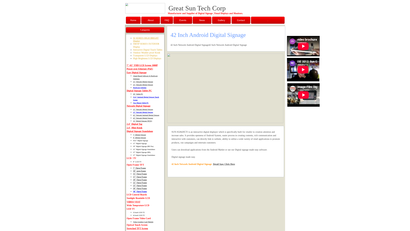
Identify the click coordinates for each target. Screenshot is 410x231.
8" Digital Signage (139, 138)
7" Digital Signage (139, 135)
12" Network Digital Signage (143, 82)
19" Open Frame (140, 180)
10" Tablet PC (138, 94)
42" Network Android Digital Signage (146, 115)
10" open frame (139, 171)
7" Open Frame (139, 168)
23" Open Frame (140, 185)
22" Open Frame (140, 183)
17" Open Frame (140, 177)
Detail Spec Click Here (224, 164)
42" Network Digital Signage (143, 118)
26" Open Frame (140, 188)
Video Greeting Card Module (143, 222)
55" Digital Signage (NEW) (142, 121)
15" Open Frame (140, 174)
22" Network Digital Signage (143, 85)
